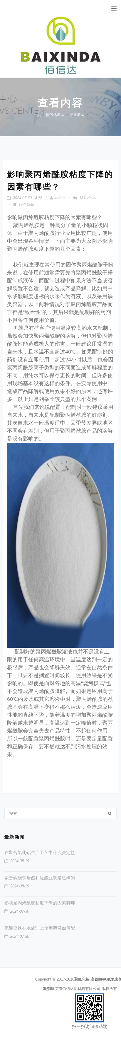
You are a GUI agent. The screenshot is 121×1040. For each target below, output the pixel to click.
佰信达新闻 (55, 114)
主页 (37, 114)
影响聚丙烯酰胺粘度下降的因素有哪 (39, 902)
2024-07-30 (19, 911)
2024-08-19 (19, 861)
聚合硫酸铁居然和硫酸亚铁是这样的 (39, 877)
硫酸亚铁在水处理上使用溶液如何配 (39, 927)
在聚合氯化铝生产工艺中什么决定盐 (39, 852)
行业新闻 (77, 114)
